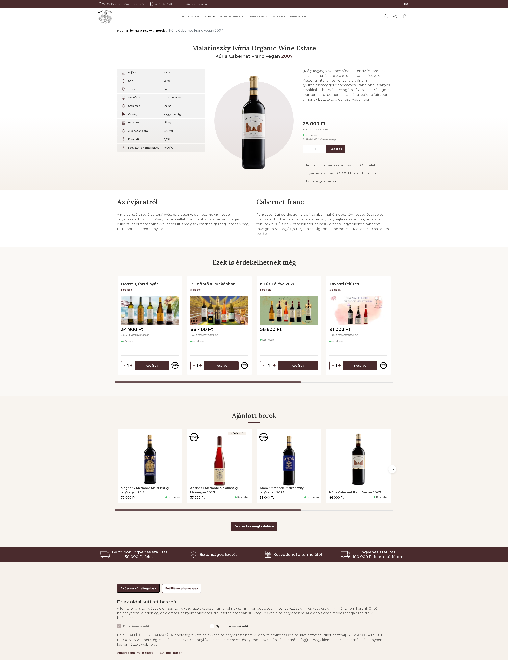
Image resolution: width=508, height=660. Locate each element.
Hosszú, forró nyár (139, 283)
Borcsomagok (231, 16)
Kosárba (336, 149)
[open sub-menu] (266, 16)
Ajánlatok (191, 16)
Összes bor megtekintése (254, 526)
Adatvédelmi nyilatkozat (135, 653)
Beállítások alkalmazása (181, 588)
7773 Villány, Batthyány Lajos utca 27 (123, 4)
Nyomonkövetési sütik (232, 626)
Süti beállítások (171, 653)
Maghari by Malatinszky (134, 30)
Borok (209, 16)
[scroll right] (392, 469)
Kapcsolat (299, 16)
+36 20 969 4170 (163, 4)
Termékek (256, 16)
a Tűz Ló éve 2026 (277, 283)
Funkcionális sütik (136, 626)
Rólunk (279, 16)
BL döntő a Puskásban (213, 283)
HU (406, 3)
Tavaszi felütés (344, 283)
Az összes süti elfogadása (138, 588)
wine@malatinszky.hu (194, 4)
